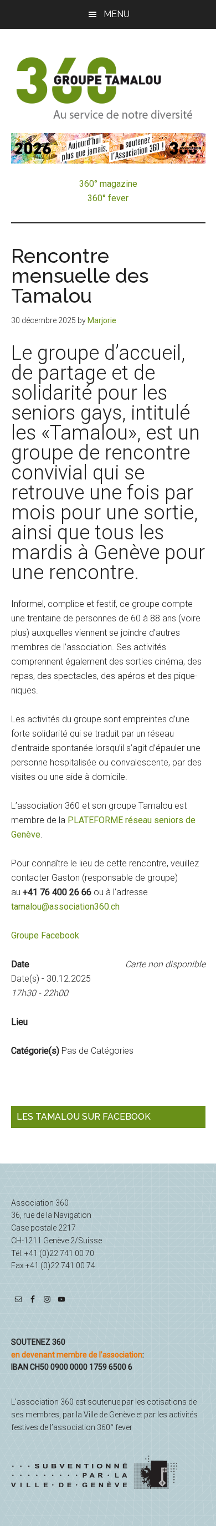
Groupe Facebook (45, 935)
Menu (117, 14)
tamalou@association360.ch (65, 906)
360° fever (108, 198)
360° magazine (108, 183)
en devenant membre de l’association (76, 1354)
